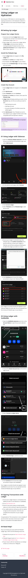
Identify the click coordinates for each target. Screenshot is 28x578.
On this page (5, 9)
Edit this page (6, 548)
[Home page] (2, 6)
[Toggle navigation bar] (2, 2)
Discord (3, 565)
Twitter (3, 567)
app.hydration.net (10, 503)
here (16, 40)
